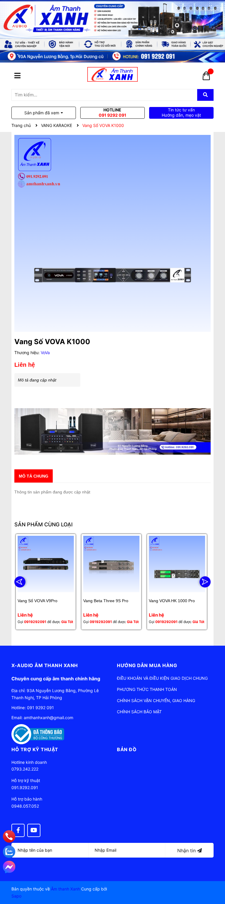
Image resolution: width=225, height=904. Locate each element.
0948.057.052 (25, 805)
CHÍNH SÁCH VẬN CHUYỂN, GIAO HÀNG (156, 700)
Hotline (112, 112)
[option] (45, 582)
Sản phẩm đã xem (41, 112)
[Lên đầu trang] (214, 876)
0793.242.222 (24, 768)
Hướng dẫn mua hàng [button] (147, 665)
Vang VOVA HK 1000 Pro (172, 600)
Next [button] (205, 581)
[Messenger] (9, 867)
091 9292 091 (40, 707)
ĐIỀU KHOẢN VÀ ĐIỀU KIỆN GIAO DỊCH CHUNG (162, 678)
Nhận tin (187, 850)
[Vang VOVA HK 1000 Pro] (177, 564)
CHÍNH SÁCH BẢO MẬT (139, 711)
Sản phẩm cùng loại (43, 524)
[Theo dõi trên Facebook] (18, 830)
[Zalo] (9, 852)
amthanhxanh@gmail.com (48, 717)
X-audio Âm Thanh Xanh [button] (44, 665)
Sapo (16, 895)
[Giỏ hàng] (206, 77)
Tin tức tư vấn (181, 112)
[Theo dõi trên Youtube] (33, 830)
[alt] (112, 431)
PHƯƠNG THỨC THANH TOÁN (147, 689)
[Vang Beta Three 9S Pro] (111, 564)
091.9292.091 (24, 787)
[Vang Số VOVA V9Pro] (46, 564)
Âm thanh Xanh (65, 888)
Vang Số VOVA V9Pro (37, 600)
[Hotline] (9, 836)
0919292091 (35, 622)
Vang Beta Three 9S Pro (105, 600)
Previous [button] (19, 581)
